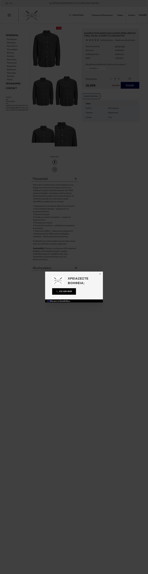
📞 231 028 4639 (64, 291)
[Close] (100, 274)
